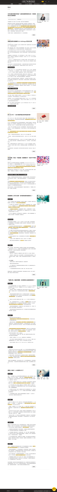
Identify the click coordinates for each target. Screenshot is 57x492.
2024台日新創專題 (39, 22)
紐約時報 (30, 143)
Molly (16, 376)
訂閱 (42, 1)
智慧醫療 (45, 202)
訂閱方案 (8, 490)
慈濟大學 (14, 310)
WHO (10, 381)
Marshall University (16, 404)
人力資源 (42, 377)
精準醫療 (46, 287)
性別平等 (41, 47)
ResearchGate (11, 182)
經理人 (15, 439)
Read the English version (12, 19)
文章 (24, 118)
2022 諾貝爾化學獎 (19, 296)
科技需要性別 (38, 165)
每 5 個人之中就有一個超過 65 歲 (18, 384)
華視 (10, 417)
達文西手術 (12, 450)
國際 (43, 47)
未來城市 (20, 434)
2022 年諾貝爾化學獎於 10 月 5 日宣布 (15, 285)
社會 (45, 47)
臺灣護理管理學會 (14, 387)
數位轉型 (38, 377)
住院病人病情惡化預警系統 (20, 433)
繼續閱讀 (34, 108)
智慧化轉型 (38, 378)
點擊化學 (38, 288)
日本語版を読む (19, 19)
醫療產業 (43, 287)
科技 (37, 287)
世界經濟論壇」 (22, 162)
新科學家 (30, 139)
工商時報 (28, 331)
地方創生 (20, 3)
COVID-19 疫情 (39, 202)
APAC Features (37, 3)
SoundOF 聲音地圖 (28, 3)
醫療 (37, 47)
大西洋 (11, 140)
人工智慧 (47, 377)
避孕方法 (41, 122)
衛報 (9, 86)
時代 (32, 136)
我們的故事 (11, 47)
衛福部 (19, 413)
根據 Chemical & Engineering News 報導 (15, 349)
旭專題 (12, 3)
